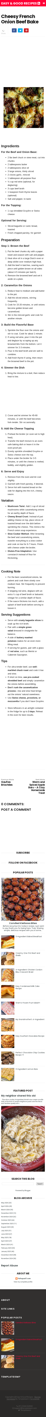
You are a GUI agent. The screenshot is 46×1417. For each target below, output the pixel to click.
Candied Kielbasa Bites (23, 923)
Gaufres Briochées (7, 782)
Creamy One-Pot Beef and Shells (28, 954)
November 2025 (7, 1217)
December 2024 (7, 1255)
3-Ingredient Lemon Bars (27, 1069)
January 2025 (6, 1251)
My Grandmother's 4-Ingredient (30, 1019)
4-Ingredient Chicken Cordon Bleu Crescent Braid (29, 970)
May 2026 (4, 1203)
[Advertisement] (23, 61)
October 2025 (6, 1220)
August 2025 (5, 1227)
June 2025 (5, 1234)
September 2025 (7, 1224)
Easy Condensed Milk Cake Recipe (27, 987)
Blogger (27, 1190)
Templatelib (34, 1399)
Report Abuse (9, 1265)
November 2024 (7, 1258)
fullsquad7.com (24, 1278)
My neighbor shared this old (18, 1095)
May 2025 (4, 1237)
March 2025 (5, 1244)
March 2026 (5, 1210)
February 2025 (6, 1248)
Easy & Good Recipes (19, 3)
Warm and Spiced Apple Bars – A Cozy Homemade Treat (36, 787)
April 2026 (5, 1206)
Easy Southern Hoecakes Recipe (30, 1036)
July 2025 (4, 1231)
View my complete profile (23, 1282)
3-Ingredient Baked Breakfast (29, 936)
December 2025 (7, 1213)
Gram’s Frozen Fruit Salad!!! (28, 1003)
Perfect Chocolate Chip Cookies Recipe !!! (30, 1053)
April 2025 (5, 1241)
